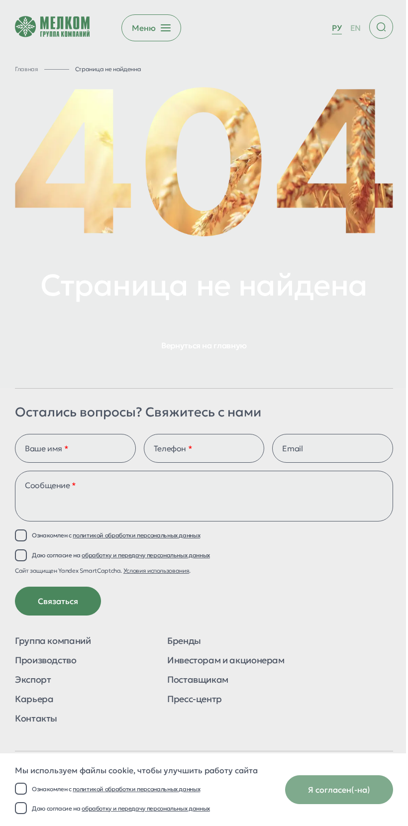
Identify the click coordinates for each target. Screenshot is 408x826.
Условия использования (156, 570)
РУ (336, 28)
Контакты (36, 719)
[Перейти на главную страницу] (52, 28)
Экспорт (33, 680)
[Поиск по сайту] (381, 27)
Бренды (184, 641)
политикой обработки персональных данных (136, 789)
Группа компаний (53, 641)
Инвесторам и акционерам (226, 661)
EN (355, 28)
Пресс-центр (194, 700)
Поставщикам (197, 680)
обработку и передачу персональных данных (146, 808)
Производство (46, 661)
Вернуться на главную (204, 345)
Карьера (34, 700)
